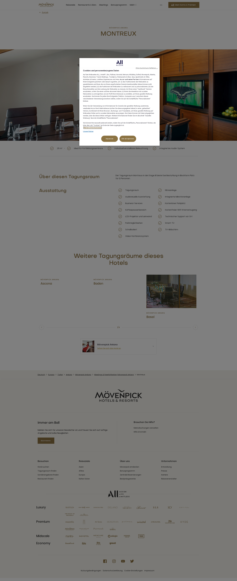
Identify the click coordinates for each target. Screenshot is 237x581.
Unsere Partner (88, 131)
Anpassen (109, 139)
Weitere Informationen (92, 128)
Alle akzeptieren (127, 139)
